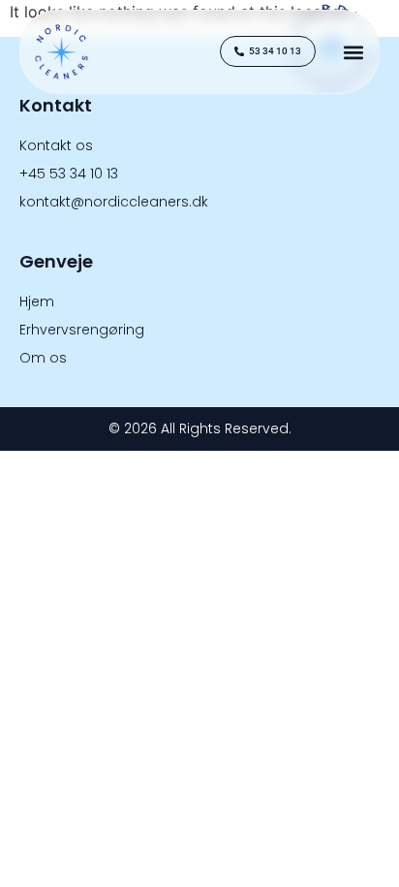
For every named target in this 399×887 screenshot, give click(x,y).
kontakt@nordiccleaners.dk (113, 201)
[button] (353, 52)
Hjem (36, 301)
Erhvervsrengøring (81, 329)
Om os (43, 357)
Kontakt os (56, 145)
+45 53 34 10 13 (68, 173)
